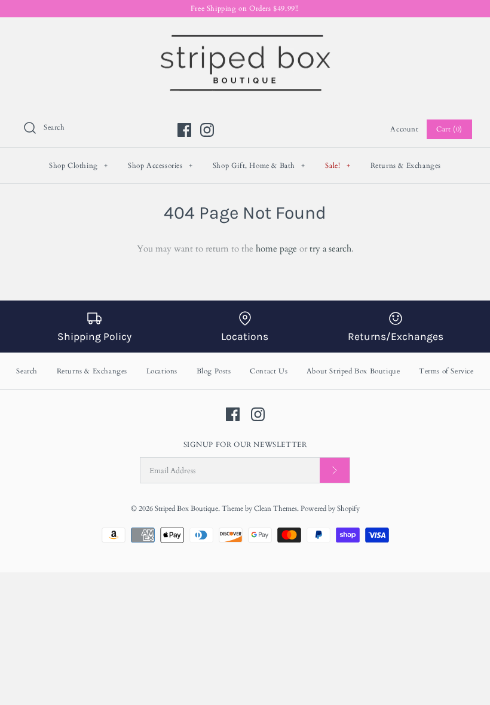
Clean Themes (275, 508)
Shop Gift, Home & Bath (259, 165)
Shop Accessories (160, 165)
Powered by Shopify (330, 508)
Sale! (337, 165)
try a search (330, 249)
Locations (161, 371)
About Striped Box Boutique (353, 371)
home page (276, 249)
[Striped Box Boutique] (245, 36)
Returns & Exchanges (405, 165)
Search (27, 371)
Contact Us (268, 371)
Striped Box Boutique (186, 508)
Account (404, 129)
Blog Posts (214, 371)
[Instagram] (207, 130)
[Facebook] (184, 130)
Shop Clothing (78, 165)
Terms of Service (446, 371)
